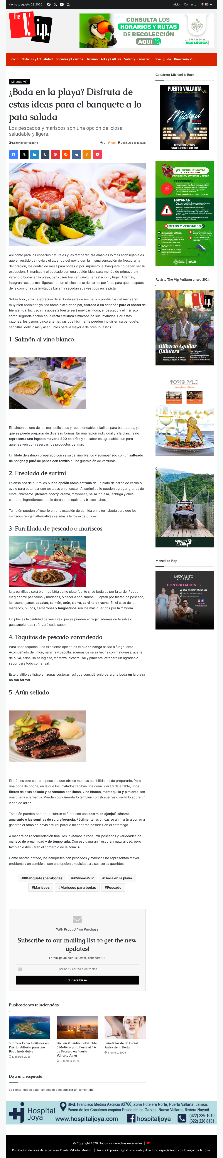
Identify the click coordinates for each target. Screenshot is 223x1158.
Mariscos (42, 887)
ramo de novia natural (42, 825)
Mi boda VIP (19, 81)
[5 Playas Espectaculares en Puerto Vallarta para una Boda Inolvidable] (29, 1027)
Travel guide (162, 59)
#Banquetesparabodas (43, 878)
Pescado (114, 887)
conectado (48, 1089)
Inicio (176, 4)
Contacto (190, 4)
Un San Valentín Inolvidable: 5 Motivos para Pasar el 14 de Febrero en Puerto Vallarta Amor (77, 1049)
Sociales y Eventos (69, 59)
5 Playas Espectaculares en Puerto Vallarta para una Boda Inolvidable (29, 1047)
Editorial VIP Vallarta (25, 142)
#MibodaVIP (83, 878)
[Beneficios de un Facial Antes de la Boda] (125, 1027)
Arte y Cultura (111, 59)
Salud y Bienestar (137, 59)
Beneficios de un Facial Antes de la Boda (121, 1045)
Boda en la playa (118, 878)
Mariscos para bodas (78, 887)
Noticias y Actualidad (37, 59)
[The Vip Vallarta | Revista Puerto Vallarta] (30, 27)
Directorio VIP (184, 59)
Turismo (92, 59)
